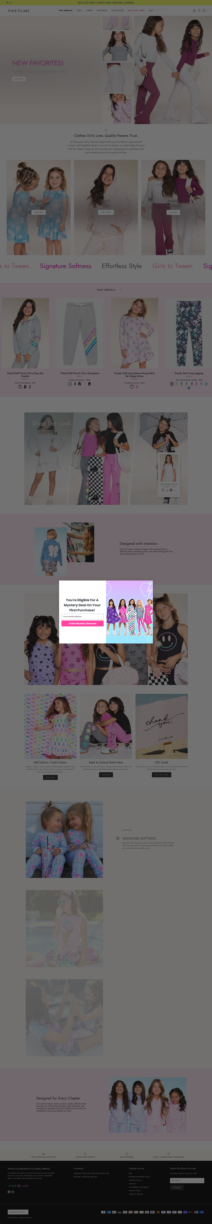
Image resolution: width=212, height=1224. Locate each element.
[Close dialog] (150, 583)
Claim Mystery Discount (82, 623)
